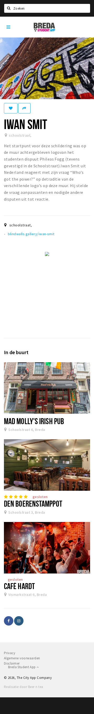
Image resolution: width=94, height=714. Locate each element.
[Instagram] (19, 621)
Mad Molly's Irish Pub (34, 421)
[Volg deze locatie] (10, 108)
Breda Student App (22, 667)
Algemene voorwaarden (22, 658)
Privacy (9, 653)
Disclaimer (12, 663)
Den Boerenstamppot (33, 503)
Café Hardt (19, 586)
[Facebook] (8, 621)
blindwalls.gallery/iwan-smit (31, 234)
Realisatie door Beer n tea (23, 687)
